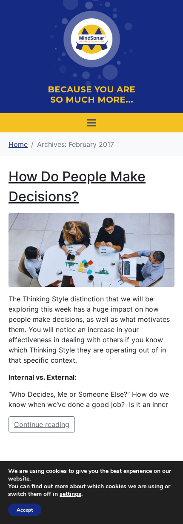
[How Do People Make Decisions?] (91, 249)
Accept (25, 510)
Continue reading (41, 424)
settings (70, 494)
